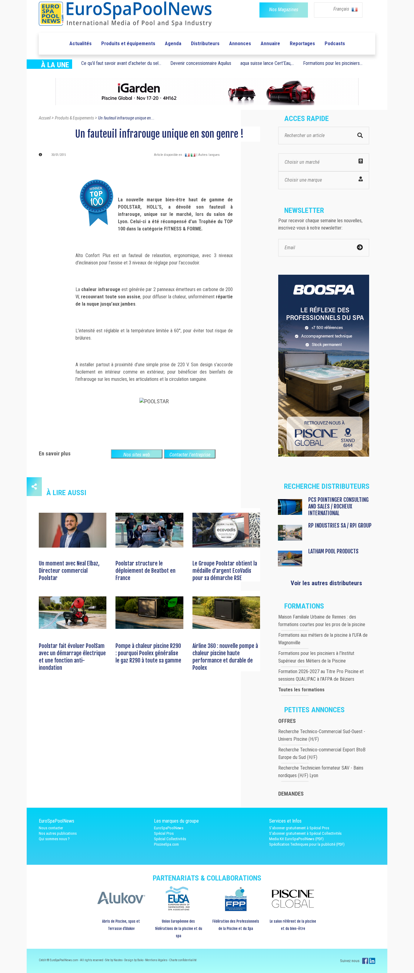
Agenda (173, 43)
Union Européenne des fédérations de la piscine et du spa (178, 928)
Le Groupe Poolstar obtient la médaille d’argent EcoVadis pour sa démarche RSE (224, 570)
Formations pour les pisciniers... (332, 63)
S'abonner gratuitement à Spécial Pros (299, 828)
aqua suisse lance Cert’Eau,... (267, 63)
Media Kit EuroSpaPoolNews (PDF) (296, 839)
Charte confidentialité (183, 960)
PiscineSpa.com (166, 844)
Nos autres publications (58, 833)
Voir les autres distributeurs (326, 583)
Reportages (302, 43)
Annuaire (270, 43)
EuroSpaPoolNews (168, 828)
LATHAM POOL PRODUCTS (333, 551)
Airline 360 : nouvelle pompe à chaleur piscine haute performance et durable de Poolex (225, 657)
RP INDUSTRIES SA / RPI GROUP (340, 525)
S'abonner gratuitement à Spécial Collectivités (305, 833)
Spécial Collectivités (170, 839)
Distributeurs (205, 43)
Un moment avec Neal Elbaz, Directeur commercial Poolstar (69, 570)
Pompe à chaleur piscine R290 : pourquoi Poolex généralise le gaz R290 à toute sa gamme (148, 653)
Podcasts (335, 43)
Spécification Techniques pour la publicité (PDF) (307, 844)
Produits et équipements (128, 43)
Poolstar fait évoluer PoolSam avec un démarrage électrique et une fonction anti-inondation (72, 657)
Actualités (80, 43)
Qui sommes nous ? (54, 839)
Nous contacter (51, 828)
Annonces (240, 43)
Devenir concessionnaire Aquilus (200, 63)
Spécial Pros (164, 833)
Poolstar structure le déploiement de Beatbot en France (145, 570)
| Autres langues (208, 155)
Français (341, 9)
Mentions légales (156, 960)
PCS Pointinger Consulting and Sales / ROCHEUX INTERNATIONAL (338, 506)
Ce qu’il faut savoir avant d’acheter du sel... (121, 63)
